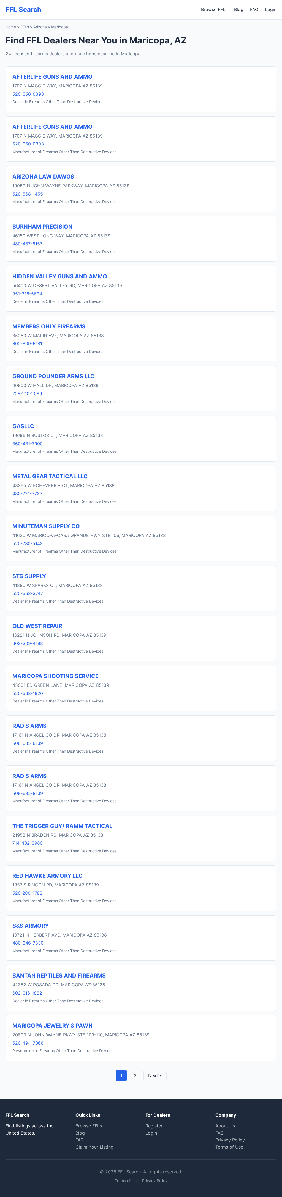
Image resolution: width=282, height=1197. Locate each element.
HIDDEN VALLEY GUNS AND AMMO (59, 276)
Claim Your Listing (94, 1147)
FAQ (254, 9)
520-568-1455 (27, 194)
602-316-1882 (27, 993)
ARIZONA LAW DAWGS (43, 176)
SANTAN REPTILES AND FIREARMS (59, 975)
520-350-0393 (28, 94)
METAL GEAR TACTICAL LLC (50, 476)
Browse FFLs (214, 9)
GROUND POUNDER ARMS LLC (53, 376)
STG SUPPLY (29, 576)
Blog (238, 9)
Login (270, 9)
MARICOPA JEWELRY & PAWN (52, 1025)
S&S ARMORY (30, 926)
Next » (155, 1075)
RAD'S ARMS (29, 726)
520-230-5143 (27, 543)
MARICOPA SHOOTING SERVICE (55, 676)
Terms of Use (229, 1147)
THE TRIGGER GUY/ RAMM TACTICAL (62, 826)
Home (11, 26)
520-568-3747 (27, 593)
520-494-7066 (28, 1043)
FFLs (24, 26)
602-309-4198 (27, 643)
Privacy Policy (230, 1140)
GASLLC (23, 426)
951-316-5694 (27, 293)
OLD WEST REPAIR (37, 626)
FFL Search (23, 9)
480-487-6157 (27, 243)
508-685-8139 (27, 743)
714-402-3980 (27, 843)
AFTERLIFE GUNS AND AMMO (52, 76)
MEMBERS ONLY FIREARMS (48, 326)
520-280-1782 (27, 893)
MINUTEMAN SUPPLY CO (46, 526)
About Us (225, 1126)
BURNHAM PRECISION (42, 226)
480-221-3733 (27, 493)
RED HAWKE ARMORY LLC (47, 875)
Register (153, 1126)
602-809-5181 (27, 343)
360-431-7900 (27, 443)
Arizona (40, 26)
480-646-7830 (28, 943)
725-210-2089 (27, 393)
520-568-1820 (27, 693)
